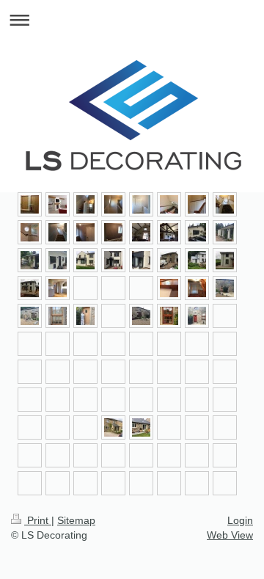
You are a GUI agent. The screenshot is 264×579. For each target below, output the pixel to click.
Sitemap (76, 520)
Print (37, 520)
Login (240, 520)
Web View (230, 535)
